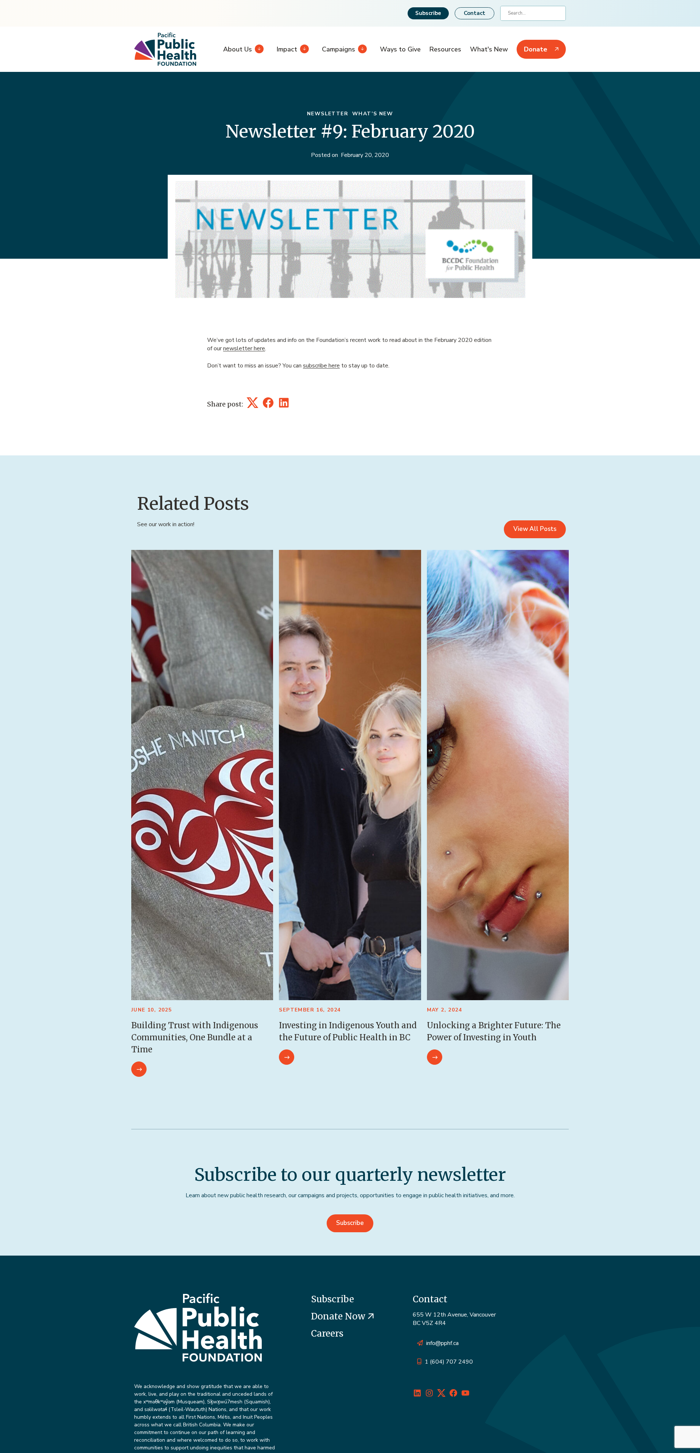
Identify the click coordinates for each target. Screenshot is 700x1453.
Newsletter (327, 113)
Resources (445, 49)
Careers (327, 1333)
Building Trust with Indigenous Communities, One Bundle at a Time (194, 1037)
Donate (535, 49)
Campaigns (338, 49)
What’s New (372, 113)
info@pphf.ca (442, 1343)
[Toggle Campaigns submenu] (361, 49)
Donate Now (339, 1316)
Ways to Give (400, 49)
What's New (489, 49)
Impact (287, 49)
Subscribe (428, 13)
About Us (237, 49)
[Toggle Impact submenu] (303, 49)
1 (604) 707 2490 (449, 1362)
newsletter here (244, 348)
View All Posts (534, 529)
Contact (474, 13)
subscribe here (321, 366)
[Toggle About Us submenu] (258, 49)
